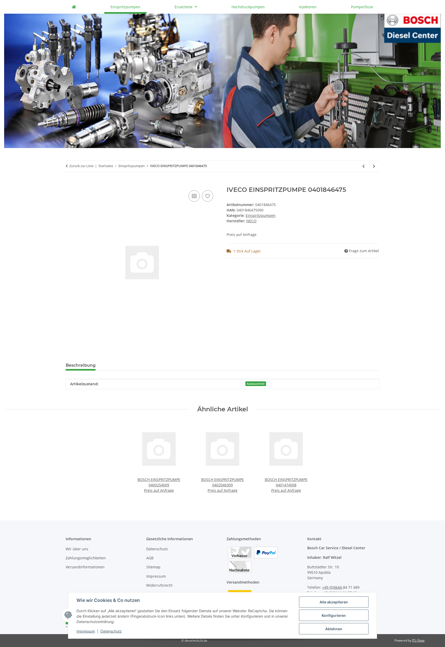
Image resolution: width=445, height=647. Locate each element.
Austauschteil (255, 384)
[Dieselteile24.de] (74, 7)
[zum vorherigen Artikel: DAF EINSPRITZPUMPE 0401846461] (363, 166)
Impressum (85, 631)
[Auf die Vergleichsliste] (194, 196)
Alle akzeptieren (334, 602)
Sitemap (153, 566)
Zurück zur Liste (81, 165)
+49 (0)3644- (332, 587)
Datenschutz (111, 631)
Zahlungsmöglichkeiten (86, 557)
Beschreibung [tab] (81, 365)
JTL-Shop (418, 640)
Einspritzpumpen (261, 215)
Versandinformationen (85, 566)
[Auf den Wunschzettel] (207, 196)
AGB (149, 557)
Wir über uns (77, 548)
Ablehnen (333, 629)
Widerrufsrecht (159, 585)
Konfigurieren (334, 615)
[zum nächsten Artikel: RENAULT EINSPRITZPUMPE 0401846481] (374, 166)
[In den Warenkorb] (70, 183)
